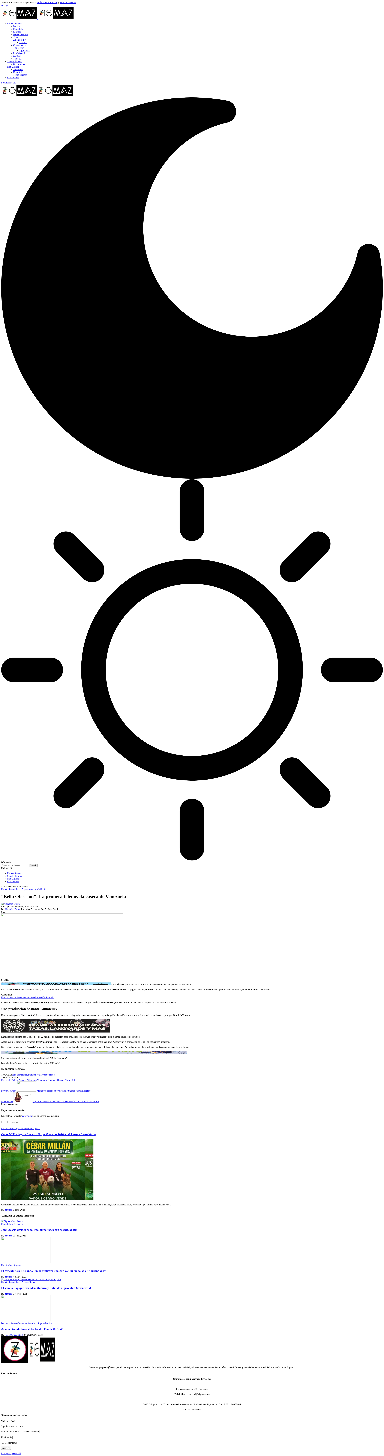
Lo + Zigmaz (22, 889)
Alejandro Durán (12, 909)
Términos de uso (68, 2)
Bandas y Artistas (9, 1323)
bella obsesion (18, 1074)
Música (48, 1323)
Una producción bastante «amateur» (18, 997)
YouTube (50, 1074)
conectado (27, 1116)
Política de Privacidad (47, 2)
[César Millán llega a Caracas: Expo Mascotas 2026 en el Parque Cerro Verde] (47, 1199)
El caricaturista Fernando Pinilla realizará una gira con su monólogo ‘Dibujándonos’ (53, 1270)
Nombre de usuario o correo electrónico (20, 1431)
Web (44, 1074)
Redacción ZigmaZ (44, 997)
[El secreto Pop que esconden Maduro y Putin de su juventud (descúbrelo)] (31, 1279)
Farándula (6, 1224)
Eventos (5, 1128)
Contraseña (6, 1437)
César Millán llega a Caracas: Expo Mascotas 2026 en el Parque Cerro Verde (48, 1134)
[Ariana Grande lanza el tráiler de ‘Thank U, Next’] (26, 1320)
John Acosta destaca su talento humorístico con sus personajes (39, 1229)
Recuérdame (10, 1442)
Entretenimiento (8, 889)
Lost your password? (11, 1453)
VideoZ (42, 889)
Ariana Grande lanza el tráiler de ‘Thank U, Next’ (32, 1329)
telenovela (37, 1074)
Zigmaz (36, 1128)
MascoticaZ (26, 1128)
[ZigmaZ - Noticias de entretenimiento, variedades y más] (37, 96)
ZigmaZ (8, 1209)
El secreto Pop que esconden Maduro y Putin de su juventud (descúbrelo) (46, 1288)
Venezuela (33, 889)
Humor (28, 1074)
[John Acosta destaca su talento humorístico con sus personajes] (12, 1221)
